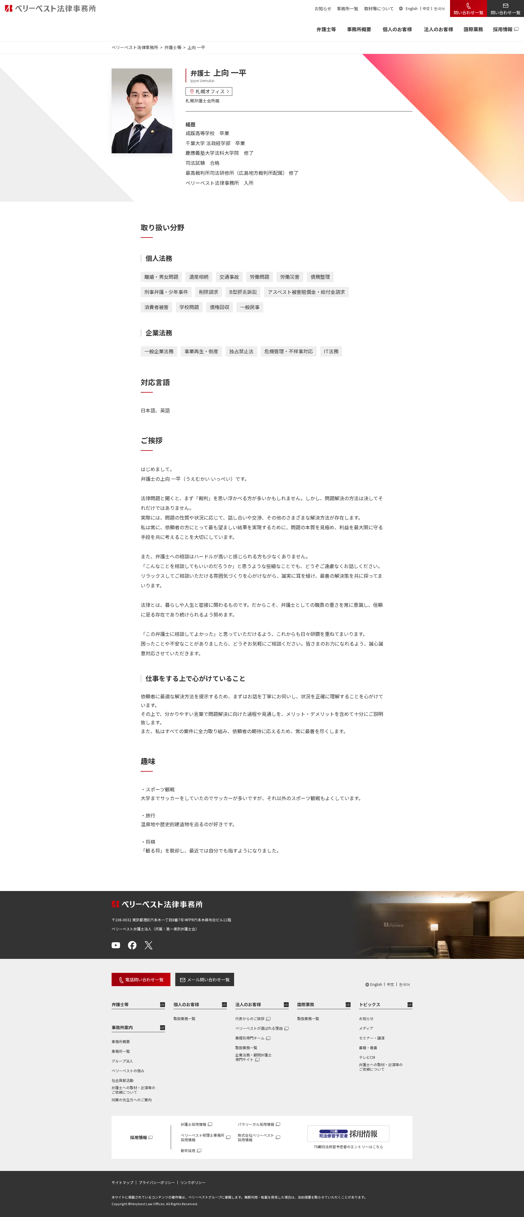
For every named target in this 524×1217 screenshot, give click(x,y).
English (412, 8)
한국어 (439, 8)
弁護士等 (120, 1004)
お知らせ (322, 8)
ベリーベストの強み (128, 1070)
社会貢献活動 (122, 1080)
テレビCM (367, 1057)
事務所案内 (122, 1027)
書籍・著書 (368, 1047)
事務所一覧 (347, 8)
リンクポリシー (193, 1182)
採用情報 (502, 29)
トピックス (369, 1004)
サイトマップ (122, 1182)
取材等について (379, 8)
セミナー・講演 (372, 1037)
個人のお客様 (397, 29)
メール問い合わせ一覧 (208, 979)
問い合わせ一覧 (468, 12)
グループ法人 (122, 1060)
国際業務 (473, 29)
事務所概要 (359, 29)
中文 (426, 8)
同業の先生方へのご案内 (132, 1099)
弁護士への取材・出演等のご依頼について (133, 1090)
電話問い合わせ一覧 (144, 979)
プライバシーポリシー (157, 1182)
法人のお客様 (438, 29)
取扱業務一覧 (184, 1018)
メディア (366, 1028)
